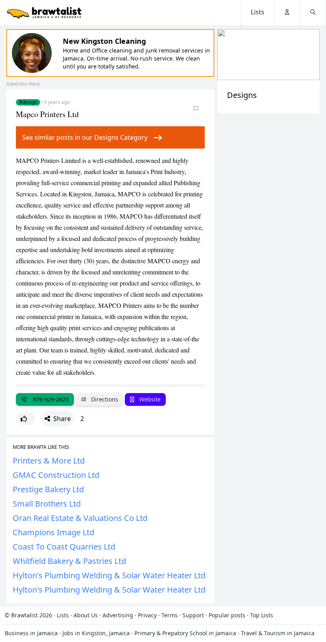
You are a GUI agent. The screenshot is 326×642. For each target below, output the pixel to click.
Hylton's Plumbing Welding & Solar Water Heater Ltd (109, 575)
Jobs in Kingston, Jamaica (96, 633)
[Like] (25, 418)
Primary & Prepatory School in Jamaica (185, 633)
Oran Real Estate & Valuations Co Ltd (80, 518)
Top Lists (261, 615)
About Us (86, 615)
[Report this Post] (196, 108)
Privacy (147, 615)
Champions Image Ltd (53, 532)
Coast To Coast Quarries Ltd (64, 546)
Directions (103, 399)
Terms (169, 615)
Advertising (118, 615)
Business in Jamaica (31, 633)
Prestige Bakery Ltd (48, 489)
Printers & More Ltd (49, 460)
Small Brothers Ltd (47, 503)
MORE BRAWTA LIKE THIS (41, 447)
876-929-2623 (49, 399)
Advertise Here (23, 83)
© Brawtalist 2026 (28, 615)
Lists (63, 615)
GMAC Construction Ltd (56, 475)
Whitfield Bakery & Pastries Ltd (69, 561)
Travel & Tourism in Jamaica (277, 633)
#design (28, 102)
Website (149, 399)
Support (193, 615)
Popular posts (227, 615)
